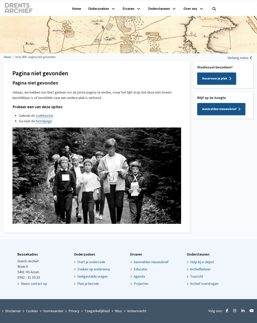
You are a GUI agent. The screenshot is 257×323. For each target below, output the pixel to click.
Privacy (73, 311)
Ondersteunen (159, 8)
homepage (44, 121)
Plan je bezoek (88, 283)
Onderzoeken (98, 8)
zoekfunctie (44, 115)
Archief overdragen (204, 283)
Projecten (141, 283)
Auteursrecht (136, 311)
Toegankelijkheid (97, 311)
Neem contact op (34, 283)
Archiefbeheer (200, 269)
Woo (118, 311)
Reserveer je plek (214, 78)
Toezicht (196, 276)
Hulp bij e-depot (202, 262)
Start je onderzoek (91, 262)
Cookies (32, 311)
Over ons (190, 8)
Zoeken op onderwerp (93, 269)
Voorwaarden (53, 311)
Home (76, 8)
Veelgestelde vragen (92, 276)
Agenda (139, 276)
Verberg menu (237, 57)
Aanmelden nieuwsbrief (219, 109)
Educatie (140, 269)
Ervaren (128, 8)
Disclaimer (13, 311)
